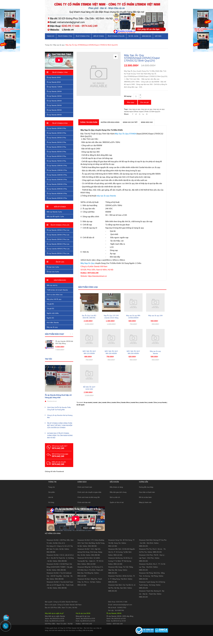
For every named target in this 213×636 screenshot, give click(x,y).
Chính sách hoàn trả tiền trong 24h (88, 497)
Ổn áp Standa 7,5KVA (54, 87)
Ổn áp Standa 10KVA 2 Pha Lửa (58, 230)
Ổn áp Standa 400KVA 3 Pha (57, 193)
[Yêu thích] (115, 56)
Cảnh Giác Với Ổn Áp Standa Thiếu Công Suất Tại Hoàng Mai (59, 408)
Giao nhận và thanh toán (147, 492)
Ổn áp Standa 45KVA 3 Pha (56, 151)
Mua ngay (130, 102)
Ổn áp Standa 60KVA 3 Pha (56, 156)
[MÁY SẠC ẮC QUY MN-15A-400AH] (111, 338)
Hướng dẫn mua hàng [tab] (110, 122)
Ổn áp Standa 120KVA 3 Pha (57, 170)
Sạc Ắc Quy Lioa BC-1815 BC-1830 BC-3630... (89, 318)
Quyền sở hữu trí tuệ (116, 502)
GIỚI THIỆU (158, 36)
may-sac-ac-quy (146, 109)
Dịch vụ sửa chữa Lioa (54, 294)
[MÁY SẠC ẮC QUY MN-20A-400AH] (133, 338)
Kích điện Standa (53, 322)
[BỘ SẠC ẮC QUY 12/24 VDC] (89, 374)
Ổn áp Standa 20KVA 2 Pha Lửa (58, 239)
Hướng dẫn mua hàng (146, 487)
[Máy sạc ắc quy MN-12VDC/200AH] (133, 302)
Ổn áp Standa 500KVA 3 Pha (57, 198)
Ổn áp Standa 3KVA (54, 77)
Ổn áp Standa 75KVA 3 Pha (56, 161)
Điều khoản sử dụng (116, 487)
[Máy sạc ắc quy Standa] (155, 338)
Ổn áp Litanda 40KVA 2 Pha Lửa (58, 249)
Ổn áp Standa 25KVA (54, 105)
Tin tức (48, 359)
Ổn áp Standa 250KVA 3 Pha (57, 184)
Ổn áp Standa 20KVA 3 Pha (56, 138)
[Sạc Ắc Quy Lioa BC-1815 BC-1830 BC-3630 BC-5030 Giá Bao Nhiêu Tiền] (89, 302)
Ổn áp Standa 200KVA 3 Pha (57, 179)
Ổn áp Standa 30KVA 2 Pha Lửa (58, 244)
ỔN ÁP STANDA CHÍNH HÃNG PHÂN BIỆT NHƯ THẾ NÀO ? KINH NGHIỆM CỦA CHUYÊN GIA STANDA (59, 425)
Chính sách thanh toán (84, 487)
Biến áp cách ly (52, 285)
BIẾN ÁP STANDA (98, 36)
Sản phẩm (51, 492)
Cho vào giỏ (144, 102)
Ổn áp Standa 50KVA (54, 115)
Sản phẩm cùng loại (88, 287)
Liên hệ (50, 497)
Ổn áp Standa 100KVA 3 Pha (57, 165)
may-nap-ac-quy (134, 109)
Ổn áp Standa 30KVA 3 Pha (56, 147)
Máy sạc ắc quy (58, 45)
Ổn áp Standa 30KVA (54, 110)
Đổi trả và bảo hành (145, 497)
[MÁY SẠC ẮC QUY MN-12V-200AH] (89, 338)
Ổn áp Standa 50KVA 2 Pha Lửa (58, 253)
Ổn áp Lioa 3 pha (53, 272)
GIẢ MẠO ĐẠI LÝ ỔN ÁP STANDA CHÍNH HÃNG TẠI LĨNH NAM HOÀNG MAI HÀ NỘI (60, 435)
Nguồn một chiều (53, 313)
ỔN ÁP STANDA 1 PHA (65, 36)
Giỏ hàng (51, 502)
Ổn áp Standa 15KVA (54, 96)
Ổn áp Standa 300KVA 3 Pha (57, 189)
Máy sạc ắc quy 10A (155, 315)
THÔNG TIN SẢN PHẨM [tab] (88, 122)
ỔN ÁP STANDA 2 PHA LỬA (116, 36)
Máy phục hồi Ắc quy (54, 299)
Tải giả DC (50, 308)
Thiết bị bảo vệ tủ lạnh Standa (57, 290)
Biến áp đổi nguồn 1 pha (55, 216)
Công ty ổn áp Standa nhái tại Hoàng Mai (59, 416)
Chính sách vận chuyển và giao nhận (89, 492)
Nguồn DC (50, 318)
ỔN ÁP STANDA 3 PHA (83, 36)
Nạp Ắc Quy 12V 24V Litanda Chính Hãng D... (111, 318)
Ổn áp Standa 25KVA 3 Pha (56, 142)
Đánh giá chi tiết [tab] (130, 122)
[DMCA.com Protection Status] (161, 630)
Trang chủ (51, 487)
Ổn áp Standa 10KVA (54, 91)
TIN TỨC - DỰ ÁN (133, 36)
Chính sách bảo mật (83, 502)
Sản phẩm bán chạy (54, 334)
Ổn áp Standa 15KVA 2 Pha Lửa (58, 235)
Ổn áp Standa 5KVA (54, 82)
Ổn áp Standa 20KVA (54, 101)
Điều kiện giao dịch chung (118, 492)
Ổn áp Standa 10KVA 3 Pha (56, 128)
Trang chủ (50, 36)
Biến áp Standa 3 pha (54, 212)
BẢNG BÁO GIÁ (146, 36)
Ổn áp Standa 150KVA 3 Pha (57, 175)
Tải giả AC (50, 304)
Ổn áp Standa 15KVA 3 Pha (56, 133)
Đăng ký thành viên (145, 502)
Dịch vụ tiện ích (115, 497)
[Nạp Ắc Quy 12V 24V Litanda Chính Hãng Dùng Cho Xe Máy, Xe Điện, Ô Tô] (111, 302)
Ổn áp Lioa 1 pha (53, 267)
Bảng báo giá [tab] (147, 122)
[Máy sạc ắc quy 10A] (155, 302)
